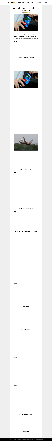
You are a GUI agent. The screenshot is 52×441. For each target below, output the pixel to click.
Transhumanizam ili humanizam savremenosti (26, 424)
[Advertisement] (26, 49)
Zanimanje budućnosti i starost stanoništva (26, 422)
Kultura (32, 2)
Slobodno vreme (21, 2)
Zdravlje (27, 2)
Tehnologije (38, 2)
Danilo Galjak (27, 12)
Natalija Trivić (26, 426)
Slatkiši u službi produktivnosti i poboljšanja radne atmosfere (26, 420)
